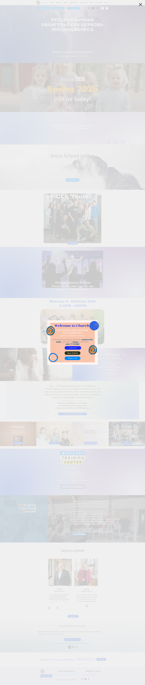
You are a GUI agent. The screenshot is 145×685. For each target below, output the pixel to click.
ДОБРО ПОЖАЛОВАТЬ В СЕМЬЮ (72, 336)
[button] (140, 4)
